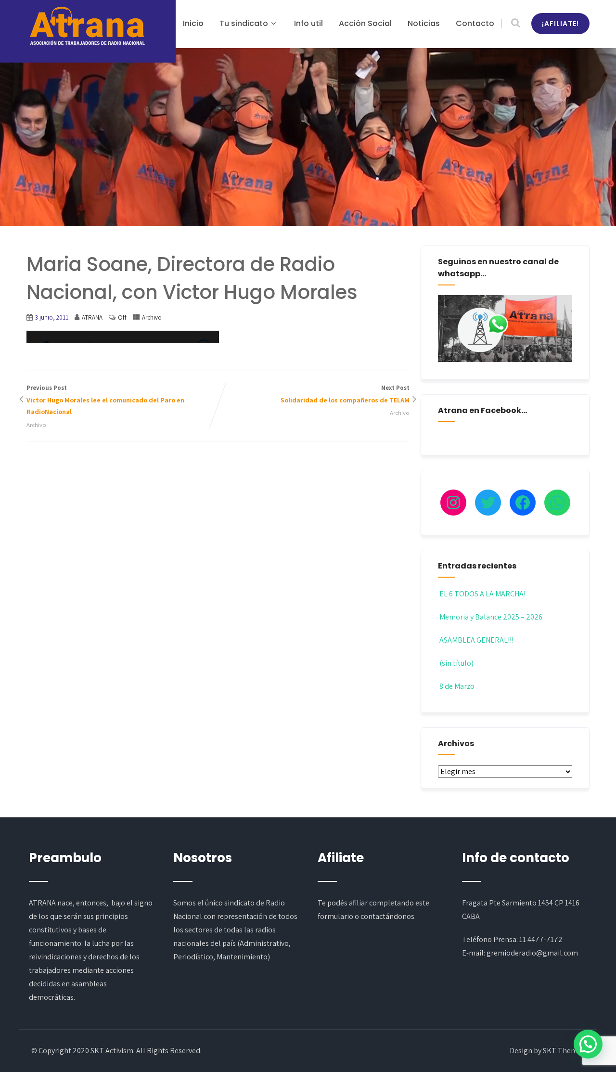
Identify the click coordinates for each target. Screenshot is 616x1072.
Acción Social (365, 23)
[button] (588, 1044)
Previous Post (105, 400)
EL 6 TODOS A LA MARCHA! (482, 594)
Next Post (345, 394)
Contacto (475, 23)
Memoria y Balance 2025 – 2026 (490, 617)
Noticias (424, 23)
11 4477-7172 (541, 939)
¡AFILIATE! (560, 23)
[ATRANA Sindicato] (86, 26)
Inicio (193, 23)
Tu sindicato (243, 23)
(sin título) (456, 663)
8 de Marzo (457, 686)
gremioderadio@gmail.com (532, 953)
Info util (308, 23)
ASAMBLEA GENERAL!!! (476, 640)
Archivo (152, 317)
